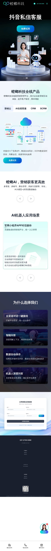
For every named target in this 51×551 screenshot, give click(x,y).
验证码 (27, 413)
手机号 (8, 413)
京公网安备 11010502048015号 (11, 496)
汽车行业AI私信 (25, 466)
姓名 (8, 407)
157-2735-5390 (25, 440)
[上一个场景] (20, 277)
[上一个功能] (20, 198)
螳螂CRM (25, 476)
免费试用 (25, 28)
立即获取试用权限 (25, 421)
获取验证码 (41, 415)
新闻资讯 (25, 454)
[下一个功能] (31, 198)
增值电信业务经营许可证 (19, 496)
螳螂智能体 (25, 478)
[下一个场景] (31, 277)
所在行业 (27, 407)
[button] (44, 528)
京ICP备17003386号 (26, 496)
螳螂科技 (25, 452)
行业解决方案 (25, 464)
